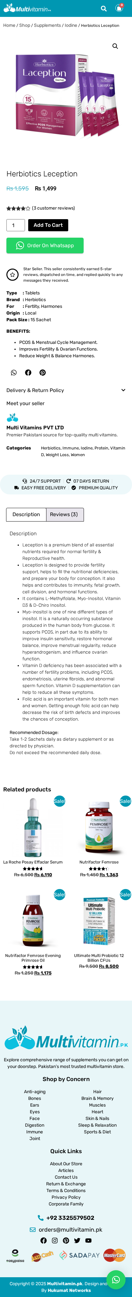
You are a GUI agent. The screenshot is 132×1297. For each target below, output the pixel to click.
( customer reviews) (53, 208)
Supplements (47, 25)
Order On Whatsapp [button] (50, 245)
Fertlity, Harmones (43, 306)
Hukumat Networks (69, 1290)
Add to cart (48, 225)
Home (9, 25)
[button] (103, 8)
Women (78, 454)
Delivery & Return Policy (35, 390)
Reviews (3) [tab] (64, 514)
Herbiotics (35, 299)
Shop (24, 25)
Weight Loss (57, 454)
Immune (70, 448)
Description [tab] (26, 514)
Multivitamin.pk (64, 1283)
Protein (101, 448)
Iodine (71, 25)
